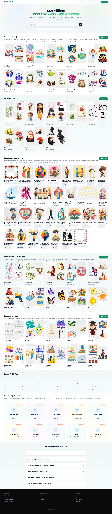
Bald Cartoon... (68, 203)
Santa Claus (94, 386)
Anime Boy (48, 227)
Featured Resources (8, 499)
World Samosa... (32, 246)
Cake (5, 380)
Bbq (40, 378)
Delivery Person (82, 183)
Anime (47, 122)
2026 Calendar (7, 340)
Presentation (28, 365)
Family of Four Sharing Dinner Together (42, 201)
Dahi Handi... (7, 246)
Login (41, 495)
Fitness (76, 380)
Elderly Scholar (20, 247)
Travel (58, 389)
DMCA (76, 497)
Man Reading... (57, 205)
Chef (30, 247)
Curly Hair (100, 184)
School (68, 307)
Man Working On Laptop (9, 307)
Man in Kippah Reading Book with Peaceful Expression (58, 202)
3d (5, 122)
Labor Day (24, 383)
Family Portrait (86, 227)
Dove (58, 380)
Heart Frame (14, 183)
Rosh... (55, 203)
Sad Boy (14, 225)
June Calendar (89, 203)
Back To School (7, 365)
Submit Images (43, 499)
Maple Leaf (53, 28)
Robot (58, 386)
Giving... (75, 183)
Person (5, 386)
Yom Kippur (7, 65)
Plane (23, 386)
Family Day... (85, 225)
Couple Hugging (37, 227)
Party (68, 340)
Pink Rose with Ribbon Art (53, 180)
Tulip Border (84, 246)
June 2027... (81, 203)
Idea (5, 383)
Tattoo (23, 389)
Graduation (90, 340)
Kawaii (68, 122)
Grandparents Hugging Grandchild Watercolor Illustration (102, 223)
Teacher (32, 1)
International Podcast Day (10, 89)
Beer (76, 378)
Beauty (58, 378)
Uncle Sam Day (91, 89)
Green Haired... (44, 246)
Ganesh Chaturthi (71, 89)
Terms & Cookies (78, 499)
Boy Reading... (54, 247)
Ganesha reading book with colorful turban (102, 202)
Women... (27, 183)
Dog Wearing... (91, 183)
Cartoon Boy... (55, 246)
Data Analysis (70, 282)
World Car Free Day (71, 65)
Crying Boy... (7, 225)
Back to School (24, 1)
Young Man (65, 184)
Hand (93, 380)
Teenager (43, 247)
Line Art (90, 122)
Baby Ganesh (101, 203)
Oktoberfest (91, 65)
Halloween (17, 1)
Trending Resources (8, 495)
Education (69, 365)
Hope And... (70, 225)
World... (21, 183)
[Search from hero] (80, 24)
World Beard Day (38, 183)
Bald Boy (67, 205)
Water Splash (77, 389)
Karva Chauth (49, 282)
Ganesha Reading (102, 205)
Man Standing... (13, 203)
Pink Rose (56, 182)
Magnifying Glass (78, 383)
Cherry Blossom (25, 380)
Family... (35, 203)
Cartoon (27, 122)
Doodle (27, 147)
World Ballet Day (8, 282)
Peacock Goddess (61, 227)
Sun (89, 307)
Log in (98, 1)
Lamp (40, 383)
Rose (76, 225)
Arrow (5, 378)
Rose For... (50, 182)
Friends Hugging (37, 225)
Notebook (61, 28)
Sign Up (41, 497)
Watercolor (6, 147)
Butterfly (48, 307)
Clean (8, 2)
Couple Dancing (23, 205)
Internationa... (22, 225)
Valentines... (7, 183)
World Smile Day (49, 65)
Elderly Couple (65, 247)
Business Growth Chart (93, 282)
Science (67, 28)
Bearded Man (37, 184)
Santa (76, 386)
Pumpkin (46, 28)
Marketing (48, 365)
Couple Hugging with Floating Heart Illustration (38, 223)
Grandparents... (101, 225)
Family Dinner (42, 203)
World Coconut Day (50, 89)
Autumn (23, 378)
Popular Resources (8, 497)
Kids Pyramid (7, 247)
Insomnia (27, 307)
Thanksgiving (42, 389)
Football (38, 1)
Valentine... (22, 203)
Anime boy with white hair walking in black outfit (50, 223)
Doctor (41, 380)
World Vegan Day (29, 282)
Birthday (27, 340)
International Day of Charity (31, 65)
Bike (93, 378)
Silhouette (48, 147)
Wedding (48, 340)
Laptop (58, 383)
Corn (72, 28)
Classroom (90, 365)
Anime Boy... (65, 183)
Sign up (104, 1)
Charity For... (65, 246)
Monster (94, 383)
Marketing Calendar (8, 501)
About (76, 495)
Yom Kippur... (20, 246)
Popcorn (41, 386)
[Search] (94, 2)
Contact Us (77, 501)
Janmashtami (28, 89)
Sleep (5, 389)
